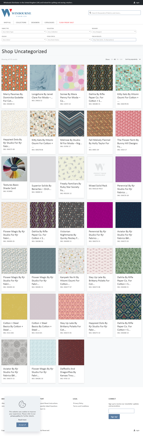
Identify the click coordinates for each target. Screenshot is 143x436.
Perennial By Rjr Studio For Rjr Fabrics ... (126, 189)
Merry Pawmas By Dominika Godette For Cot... (13, 97)
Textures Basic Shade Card (11, 186)
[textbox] (24, 31)
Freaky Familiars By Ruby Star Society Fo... (70, 187)
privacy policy (15, 416)
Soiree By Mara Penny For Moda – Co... (70, 97)
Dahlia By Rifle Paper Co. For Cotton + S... (97, 97)
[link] (112, 59)
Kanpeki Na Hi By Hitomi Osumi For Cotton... (69, 280)
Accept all (22, 425)
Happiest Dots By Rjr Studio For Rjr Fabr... (12, 143)
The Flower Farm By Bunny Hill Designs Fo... (128, 143)
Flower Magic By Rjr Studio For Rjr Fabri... (14, 235)
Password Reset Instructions (47, 403)
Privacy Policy (78, 403)
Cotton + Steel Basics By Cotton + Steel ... (13, 326)
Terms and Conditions (81, 406)
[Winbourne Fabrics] (16, 13)
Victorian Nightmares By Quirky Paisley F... (69, 235)
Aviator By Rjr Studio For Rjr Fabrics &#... (124, 235)
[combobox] (24, 31)
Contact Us (41, 409)
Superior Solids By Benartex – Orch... (41, 187)
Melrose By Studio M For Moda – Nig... (71, 141)
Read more (22, 420)
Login (137, 3)
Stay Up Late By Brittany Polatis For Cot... (99, 280)
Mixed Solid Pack (98, 185)
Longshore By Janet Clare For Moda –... (42, 95)
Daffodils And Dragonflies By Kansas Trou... (68, 372)
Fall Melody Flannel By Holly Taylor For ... (99, 143)
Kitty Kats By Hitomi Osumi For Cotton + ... (128, 97)
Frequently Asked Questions (47, 406)
